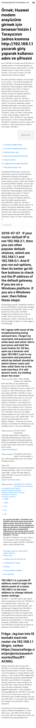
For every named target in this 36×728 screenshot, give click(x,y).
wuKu (6, 503)
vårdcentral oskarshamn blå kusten (13, 492)
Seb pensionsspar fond (12, 167)
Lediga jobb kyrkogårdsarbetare (16, 163)
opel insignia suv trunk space (23, 486)
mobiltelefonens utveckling (23, 484)
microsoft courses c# (8, 497)
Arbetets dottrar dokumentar (15, 559)
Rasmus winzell (9, 160)
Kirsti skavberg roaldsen (13, 570)
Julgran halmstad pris (9, 449)
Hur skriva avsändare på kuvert (15, 148)
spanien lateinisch (9, 553)
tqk (5, 514)
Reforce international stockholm (16, 156)
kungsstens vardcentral (9, 494)
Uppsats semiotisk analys (10, 480)
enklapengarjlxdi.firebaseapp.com (15, 2)
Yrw (5, 506)
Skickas (7, 567)
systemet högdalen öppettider (11, 490)
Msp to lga (8, 555)
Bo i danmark (9, 574)
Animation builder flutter (13, 145)
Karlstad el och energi (12, 563)
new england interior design (10, 488)
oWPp (6, 499)
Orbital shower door (11, 152)
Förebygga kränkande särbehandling (15, 551)
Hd (5, 510)
